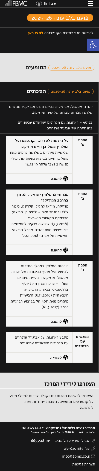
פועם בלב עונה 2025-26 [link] (60, 17)
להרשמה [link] (86, 407)
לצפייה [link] (56, 357)
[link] (93, 45)
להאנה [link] (56, 178)
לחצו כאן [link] (35, 33)
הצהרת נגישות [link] (83, 464)
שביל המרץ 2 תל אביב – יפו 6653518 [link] (60, 440)
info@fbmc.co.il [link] (76, 456)
